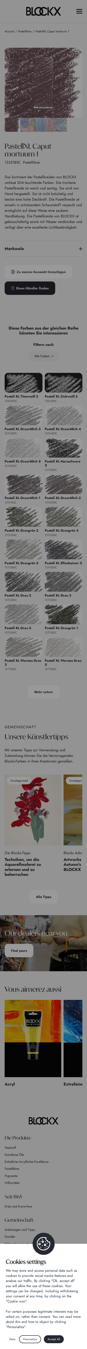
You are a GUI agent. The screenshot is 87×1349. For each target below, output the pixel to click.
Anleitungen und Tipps (20, 1229)
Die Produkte (18, 1138)
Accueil (9, 31)
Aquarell (10, 1147)
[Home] (43, 1121)
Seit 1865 (13, 1197)
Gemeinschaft (19, 1220)
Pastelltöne (12, 1168)
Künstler (10, 1236)
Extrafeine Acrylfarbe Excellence (26, 1161)
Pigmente (11, 1176)
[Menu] (79, 11)
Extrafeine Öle (14, 1154)
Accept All (54, 1339)
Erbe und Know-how (18, 1206)
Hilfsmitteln (12, 1182)
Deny (12, 1339)
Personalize (30, 1339)
